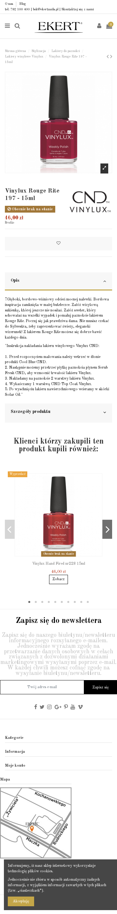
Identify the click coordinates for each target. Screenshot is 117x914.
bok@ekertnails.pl (45, 9)
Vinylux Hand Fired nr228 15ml (58, 564)
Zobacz (58, 579)
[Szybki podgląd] (62, 557)
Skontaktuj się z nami (77, 9)
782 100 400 (20, 9)
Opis (15, 280)
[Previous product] (108, 57)
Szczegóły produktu (30, 412)
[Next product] (111, 57)
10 (87, 602)
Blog (22, 3)
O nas (9, 3)
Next (107, 529)
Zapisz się (100, 687)
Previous (10, 529)
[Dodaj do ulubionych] (58, 243)
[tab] (58, 281)
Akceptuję (21, 901)
